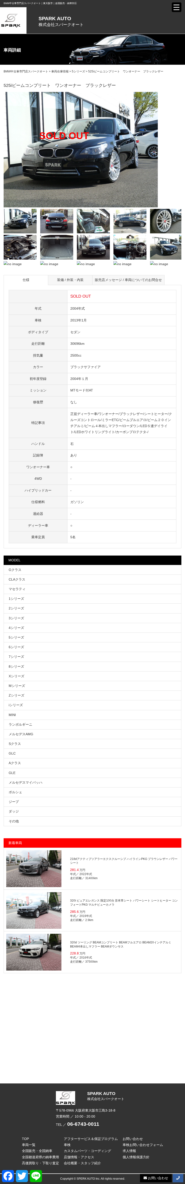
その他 (14, 821)
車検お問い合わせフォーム (143, 1145)
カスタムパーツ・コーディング (87, 1151)
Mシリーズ (17, 686)
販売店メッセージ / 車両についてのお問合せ (128, 280)
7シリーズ (16, 657)
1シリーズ (16, 599)
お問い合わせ (133, 1139)
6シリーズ (16, 647)
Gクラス (15, 570)
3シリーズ (16, 618)
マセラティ (17, 589)
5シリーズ (16, 637)
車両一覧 (28, 1145)
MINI (12, 715)
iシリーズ (16, 705)
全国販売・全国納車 (37, 1151)
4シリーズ (16, 628)
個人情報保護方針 (136, 1157)
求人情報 (129, 1151)
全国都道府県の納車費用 (40, 1157)
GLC (12, 753)
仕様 (26, 280)
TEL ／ (77, 1124)
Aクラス (15, 763)
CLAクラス (17, 579)
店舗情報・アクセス (79, 1157)
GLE (12, 773)
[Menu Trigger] (176, 7)
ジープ (14, 802)
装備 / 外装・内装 (70, 280)
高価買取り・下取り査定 (40, 1163)
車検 (67, 1145)
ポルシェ (15, 792)
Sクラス (15, 744)
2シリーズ (16, 608)
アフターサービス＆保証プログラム (91, 1139)
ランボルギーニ (20, 724)
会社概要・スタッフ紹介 (82, 1163)
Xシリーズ (16, 676)
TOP (25, 1139)
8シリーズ (16, 666)
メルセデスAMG (21, 734)
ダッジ (14, 811)
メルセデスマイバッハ (25, 782)
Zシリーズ (16, 695)
